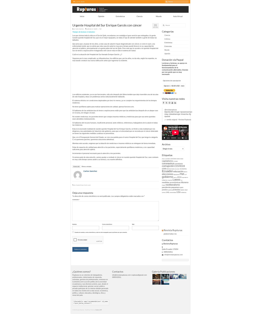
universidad (173, 192)
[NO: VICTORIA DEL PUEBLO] (156, 282)
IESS (179, 177)
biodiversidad (180, 158)
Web (133, 224)
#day (166, 114)
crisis (74, 185)
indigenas (164, 180)
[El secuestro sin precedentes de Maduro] (173, 276)
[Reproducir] (165, 138)
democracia (170, 169)
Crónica (167, 39)
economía (183, 169)
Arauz (163, 158)
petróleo (165, 190)
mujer (163, 185)
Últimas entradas (86, 166)
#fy (190, 114)
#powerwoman (186, 112)
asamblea (167, 158)
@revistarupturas (170, 110)
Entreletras (168, 43)
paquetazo (175, 187)
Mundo (166, 50)
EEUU (185, 171)
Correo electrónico (107, 224)
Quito (182, 190)
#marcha (184, 114)
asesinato (173, 158)
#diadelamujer (174, 114)
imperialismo (185, 177)
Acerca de (76, 166)
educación (178, 171)
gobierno (167, 176)
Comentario (75, 199)
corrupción (168, 166)
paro (181, 187)
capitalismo (167, 161)
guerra (175, 177)
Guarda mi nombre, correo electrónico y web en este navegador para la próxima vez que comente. (101, 232)
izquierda (170, 180)
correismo (179, 164)
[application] (175, 132)
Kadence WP (99, 309)
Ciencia (167, 35)
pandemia (166, 187)
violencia (183, 192)
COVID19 (179, 166)
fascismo (176, 174)
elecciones (167, 174)
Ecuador (167, 171)
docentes (177, 169)
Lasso (176, 179)
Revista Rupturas (173, 230)
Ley (181, 180)
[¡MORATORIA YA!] (156, 276)
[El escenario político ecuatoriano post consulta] (165, 282)
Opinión (95, 29)
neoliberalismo (173, 185)
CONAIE (175, 161)
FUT (186, 174)
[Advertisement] (89, 77)
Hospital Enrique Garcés (81, 185)
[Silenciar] (183, 138)
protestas (176, 190)
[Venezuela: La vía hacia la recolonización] (182, 276)
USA (178, 192)
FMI (182, 174)
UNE (167, 192)
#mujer (177, 112)
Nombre (74, 224)
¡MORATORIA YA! (170, 234)
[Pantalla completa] (186, 138)
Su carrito (79, 1)
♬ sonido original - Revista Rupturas (177, 120)
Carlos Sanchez (79, 29)
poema (170, 190)
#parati (167, 116)
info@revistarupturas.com (173, 255)
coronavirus (168, 163)
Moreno (185, 182)
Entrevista (168, 46)
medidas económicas (171, 182)
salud (89, 185)
